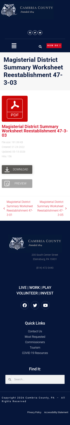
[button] (14, 46)
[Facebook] (30, 32)
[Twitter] (35, 32)
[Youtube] (40, 32)
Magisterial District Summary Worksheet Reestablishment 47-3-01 (18, 208)
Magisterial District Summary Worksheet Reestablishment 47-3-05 (50, 208)
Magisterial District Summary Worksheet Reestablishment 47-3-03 (35, 131)
